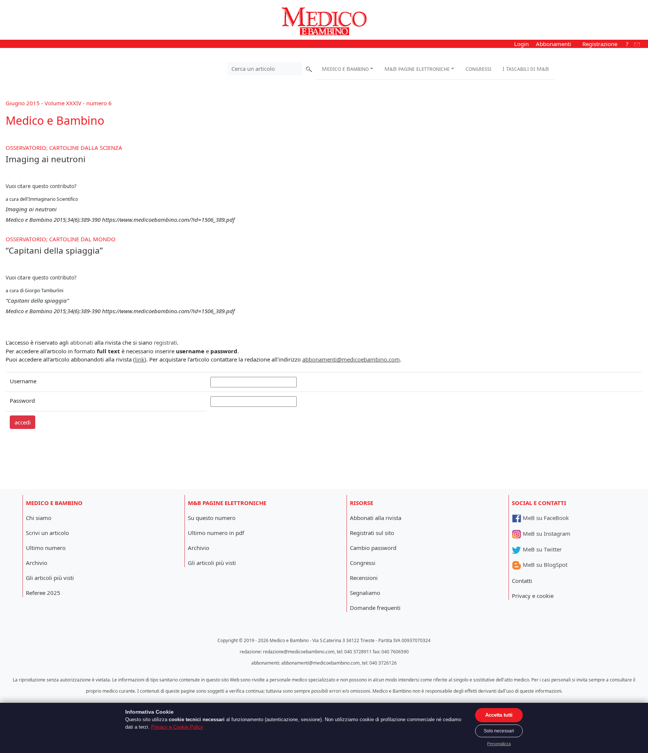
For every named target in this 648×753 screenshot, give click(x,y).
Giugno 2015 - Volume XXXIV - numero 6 (59, 103)
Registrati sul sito (372, 532)
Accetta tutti (499, 715)
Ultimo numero (46, 547)
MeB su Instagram (545, 533)
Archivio (36, 562)
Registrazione (599, 44)
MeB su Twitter (541, 549)
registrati (165, 342)
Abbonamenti (553, 44)
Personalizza (499, 743)
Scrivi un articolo (47, 532)
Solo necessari (499, 731)
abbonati (81, 342)
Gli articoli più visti (50, 577)
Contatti (522, 580)
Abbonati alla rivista (375, 517)
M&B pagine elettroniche (417, 68)
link (139, 359)
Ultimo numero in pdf (216, 532)
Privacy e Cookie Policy (177, 727)
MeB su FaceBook (545, 517)
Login (521, 44)
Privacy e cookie (533, 595)
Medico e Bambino (345, 68)
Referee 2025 (43, 592)
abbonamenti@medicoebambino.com (351, 359)
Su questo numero (212, 517)
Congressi (478, 68)
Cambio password (373, 547)
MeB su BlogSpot (544, 564)
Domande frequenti (375, 607)
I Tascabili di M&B (525, 68)
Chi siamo (38, 517)
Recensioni (364, 577)
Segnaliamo (365, 592)
